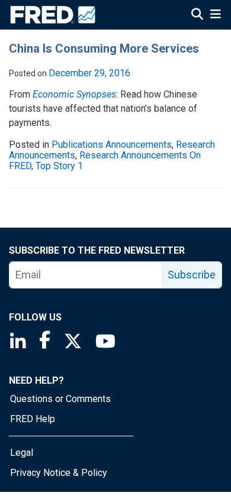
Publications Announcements (112, 144)
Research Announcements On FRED (105, 160)
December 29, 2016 (89, 73)
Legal (21, 452)
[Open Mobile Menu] (215, 15)
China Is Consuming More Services (104, 48)
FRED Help (32, 419)
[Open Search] (197, 15)
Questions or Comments (60, 398)
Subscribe (192, 274)
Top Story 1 (59, 165)
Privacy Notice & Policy (58, 472)
